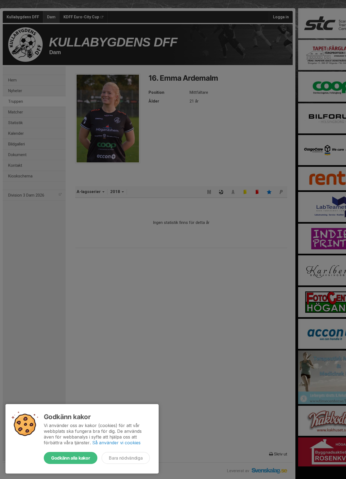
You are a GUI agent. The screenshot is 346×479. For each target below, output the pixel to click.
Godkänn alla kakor (70, 458)
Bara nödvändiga (126, 458)
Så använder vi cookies (116, 442)
